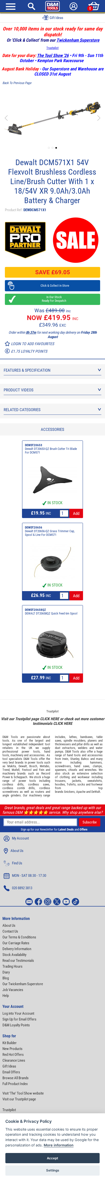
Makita (11, 766)
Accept (52, 1158)
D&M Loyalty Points (16, 1025)
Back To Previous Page (16, 83)
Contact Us (10, 931)
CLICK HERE (49, 719)
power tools (31, 751)
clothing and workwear (75, 777)
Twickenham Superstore (77, 40)
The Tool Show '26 (53, 55)
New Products (12, 1049)
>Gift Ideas (52, 18)
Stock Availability (14, 955)
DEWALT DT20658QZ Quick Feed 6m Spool (51, 613)
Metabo (44, 766)
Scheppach (20, 777)
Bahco (85, 759)
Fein (41, 770)
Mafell (16, 770)
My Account (20, 838)
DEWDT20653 (33, 445)
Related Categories (22, 409)
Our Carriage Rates (15, 943)
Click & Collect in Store (52, 285)
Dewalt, (23, 766)
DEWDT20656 (33, 527)
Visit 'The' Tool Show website (23, 1093)
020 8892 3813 (22, 888)
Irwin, (65, 759)
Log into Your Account (18, 1013)
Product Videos (18, 389)
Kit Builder (9, 1043)
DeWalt (95, 792)
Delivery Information (16, 949)
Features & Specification (27, 370)
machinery (16, 755)
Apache (80, 792)
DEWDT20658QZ (35, 610)
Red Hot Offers (13, 1054)
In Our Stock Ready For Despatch (52, 298)
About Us (16, 851)
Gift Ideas (9, 1066)
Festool (27, 770)
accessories (36, 755)
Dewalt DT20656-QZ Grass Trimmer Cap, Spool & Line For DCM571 (50, 533)
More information (59, 1145)
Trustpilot (52, 48)
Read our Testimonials (18, 960)
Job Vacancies (12, 990)
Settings (52, 1170)
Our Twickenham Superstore (22, 984)
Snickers (69, 792)
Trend (6, 770)
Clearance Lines (13, 1060)
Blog (5, 978)
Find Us (17, 863)
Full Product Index (15, 1084)
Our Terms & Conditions (19, 937)
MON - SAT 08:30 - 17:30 (29, 875)
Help (5, 995)
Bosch (33, 766)
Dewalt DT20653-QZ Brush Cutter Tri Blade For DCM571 (51, 450)
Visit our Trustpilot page (19, 1099)
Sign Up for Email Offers (19, 1019)
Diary (6, 972)
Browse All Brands (15, 1078)
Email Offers (11, 1072)
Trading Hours (12, 966)
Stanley (74, 759)
